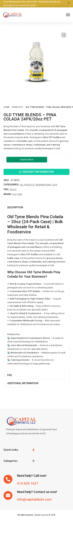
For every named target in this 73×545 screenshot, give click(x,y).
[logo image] (12, 14)
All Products (27, 185)
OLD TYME (17, 194)
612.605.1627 (27, 483)
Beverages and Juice (46, 185)
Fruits (13, 189)
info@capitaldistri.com (34, 499)
